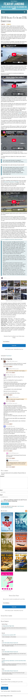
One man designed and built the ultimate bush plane (12, 239)
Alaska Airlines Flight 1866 (8, 626)
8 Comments (8, 24)
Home (3, 12)
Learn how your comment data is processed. (12, 507)
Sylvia (15, 368)
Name (1, 490)
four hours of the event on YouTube (11, 181)
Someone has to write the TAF (9, 635)
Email (1, 495)
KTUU (20, 113)
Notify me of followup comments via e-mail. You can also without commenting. (14, 500)
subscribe (5, 501)
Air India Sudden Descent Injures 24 (10, 642)
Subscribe (5, 688)
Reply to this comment (8, 366)
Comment (2, 476)
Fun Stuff (9, 355)
